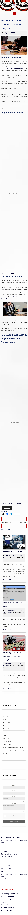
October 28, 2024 (12, 610)
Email (14, 790)
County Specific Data (9, 894)
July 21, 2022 (10, 555)
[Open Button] (14, 13)
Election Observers (8, 725)
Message (14, 803)
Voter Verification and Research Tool (13, 750)
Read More (8, 580)
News (4, 735)
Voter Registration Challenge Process (13, 747)
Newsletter (6, 738)
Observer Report (7, 741)
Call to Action (6, 716)
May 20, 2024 (10, 664)
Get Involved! (6, 732)
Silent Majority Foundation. (12, 68)
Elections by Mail (8, 729)
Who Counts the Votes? (9, 757)
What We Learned (8, 754)
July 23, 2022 (9, 33)
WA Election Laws (8, 907)
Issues (3, 902)
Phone (14, 796)
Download (7, 508)
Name (14, 785)
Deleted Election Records (13, 551)
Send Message (14, 821)
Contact (5, 719)
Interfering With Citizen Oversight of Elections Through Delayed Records (13, 656)
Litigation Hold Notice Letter (12, 274)
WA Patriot (7, 612)
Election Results (7, 896)
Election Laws (7, 722)
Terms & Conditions (8, 744)
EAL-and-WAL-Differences (11, 503)
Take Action (5, 905)
